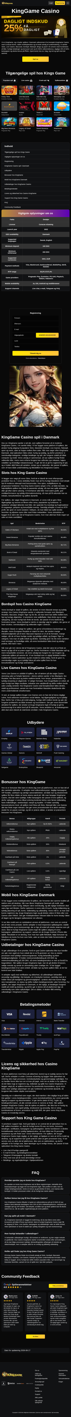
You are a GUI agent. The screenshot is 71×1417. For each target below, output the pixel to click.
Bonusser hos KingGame (14, 175)
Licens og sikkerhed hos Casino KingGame (20, 193)
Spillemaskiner (60, 80)
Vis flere (35, 1336)
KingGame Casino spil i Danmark (17, 166)
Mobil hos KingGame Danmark (16, 180)
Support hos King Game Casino (16, 198)
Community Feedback (13, 207)
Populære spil (8, 80)
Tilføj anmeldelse (58, 1286)
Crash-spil (42, 80)
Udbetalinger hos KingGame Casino (18, 184)
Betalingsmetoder (11, 189)
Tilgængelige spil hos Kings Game (17, 152)
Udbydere (8, 170)
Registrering (9, 161)
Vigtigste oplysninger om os (15, 157)
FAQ (6, 202)
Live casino (25, 80)
